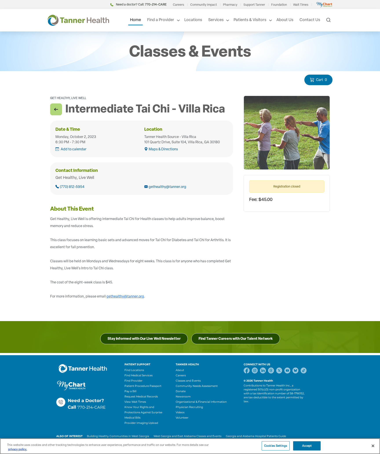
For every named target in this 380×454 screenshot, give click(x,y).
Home (135, 19)
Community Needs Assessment (197, 386)
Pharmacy (230, 5)
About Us (284, 19)
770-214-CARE (91, 407)
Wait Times (300, 5)
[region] (190, 446)
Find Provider (133, 380)
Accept (307, 445)
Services (216, 19)
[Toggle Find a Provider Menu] (178, 20)
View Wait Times (135, 401)
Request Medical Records (141, 396)
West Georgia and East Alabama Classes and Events (187, 436)
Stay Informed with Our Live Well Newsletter (144, 338)
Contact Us (310, 19)
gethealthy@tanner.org (167, 187)
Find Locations (134, 370)
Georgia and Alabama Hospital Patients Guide (256, 436)
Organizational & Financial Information (201, 401)
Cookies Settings (275, 445)
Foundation (279, 5)
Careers (178, 5)
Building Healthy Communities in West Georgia (118, 436)
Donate (181, 391)
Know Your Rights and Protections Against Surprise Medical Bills (143, 412)
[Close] (373, 446)
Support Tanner (254, 5)
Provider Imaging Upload (141, 423)
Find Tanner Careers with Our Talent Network (236, 338)
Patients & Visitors (250, 19)
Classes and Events (188, 380)
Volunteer (182, 417)
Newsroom (183, 396)
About (180, 370)
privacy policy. (17, 449)
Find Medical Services (138, 375)
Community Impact (203, 5)
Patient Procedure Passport (142, 386)
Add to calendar (73, 149)
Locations (193, 19)
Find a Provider (160, 19)
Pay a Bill (130, 391)
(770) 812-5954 (72, 187)
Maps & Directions (163, 149)
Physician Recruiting (189, 407)
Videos (180, 412)
